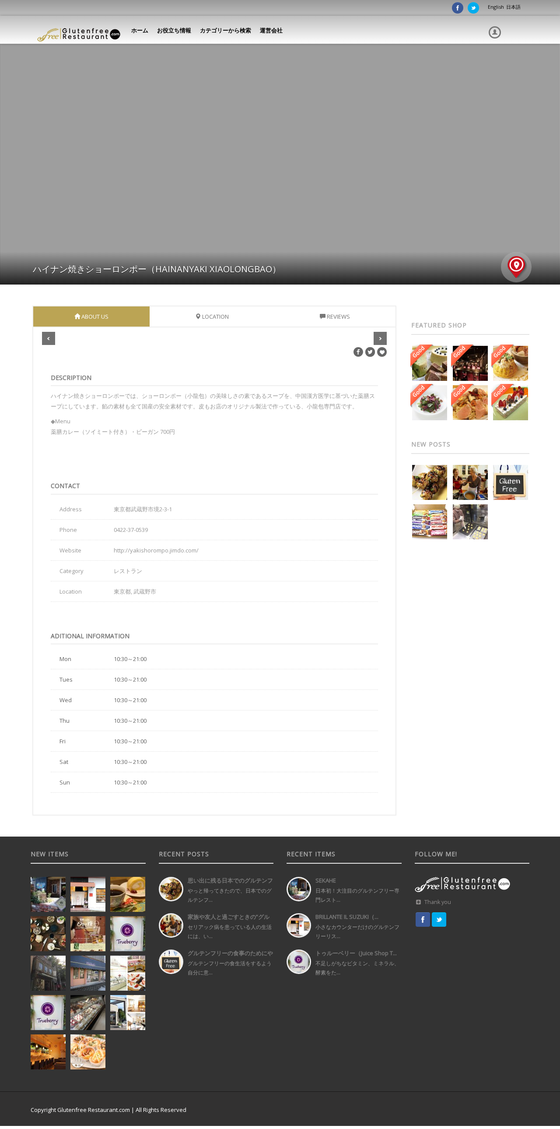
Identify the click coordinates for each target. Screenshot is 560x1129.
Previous (48, 338)
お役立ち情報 (174, 30)
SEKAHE (325, 880)
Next (380, 338)
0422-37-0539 (131, 530)
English (496, 6)
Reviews (338, 316)
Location (215, 316)
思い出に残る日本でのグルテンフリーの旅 (230, 883)
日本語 (513, 6)
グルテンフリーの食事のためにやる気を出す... (230, 956)
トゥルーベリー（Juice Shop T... (356, 953)
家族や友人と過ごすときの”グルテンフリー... (229, 920)
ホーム (139, 30)
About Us (94, 316)
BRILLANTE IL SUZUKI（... (346, 917)
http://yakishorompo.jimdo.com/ (156, 550)
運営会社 (271, 30)
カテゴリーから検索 (225, 30)
